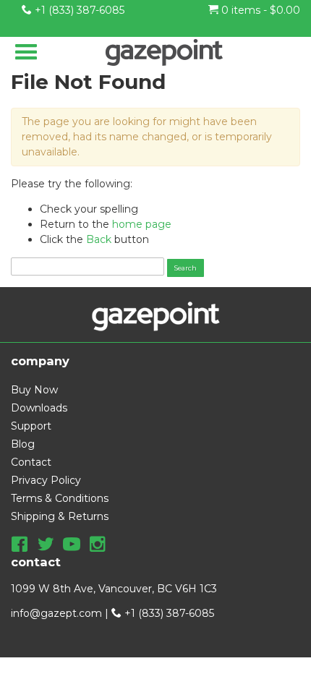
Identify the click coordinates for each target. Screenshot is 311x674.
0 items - (259, 10)
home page (141, 224)
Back (98, 239)
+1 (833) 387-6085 (78, 10)
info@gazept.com (56, 613)
